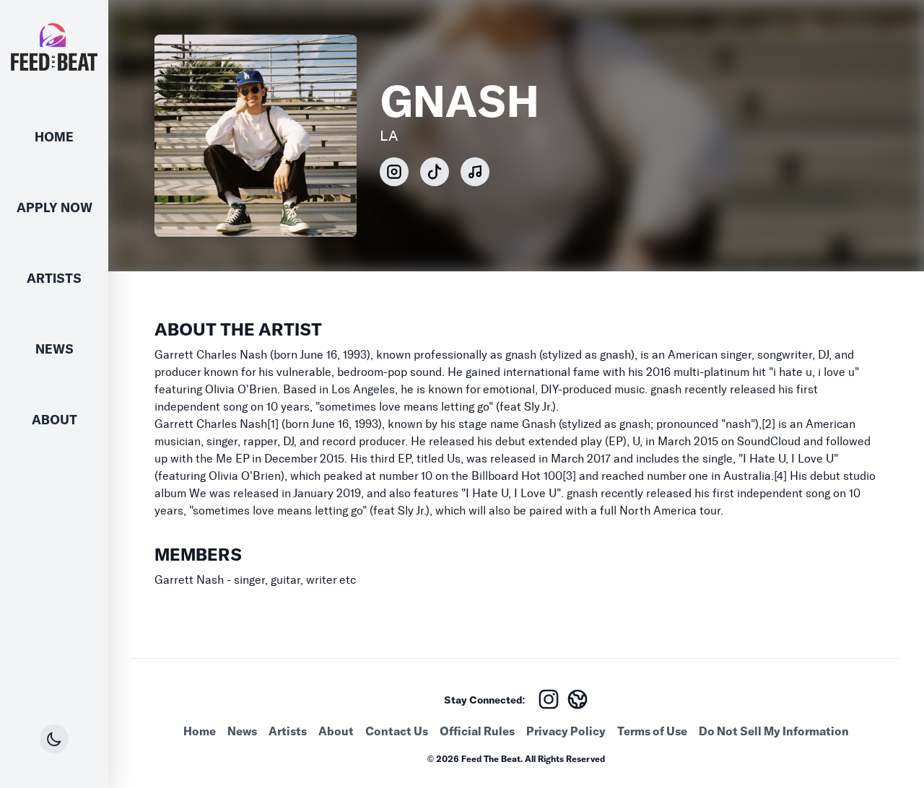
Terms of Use (652, 731)
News (54, 349)
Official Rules (477, 731)
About (54, 419)
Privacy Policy (566, 731)
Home (54, 136)
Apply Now (54, 207)
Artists (54, 278)
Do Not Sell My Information (774, 731)
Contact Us (396, 731)
